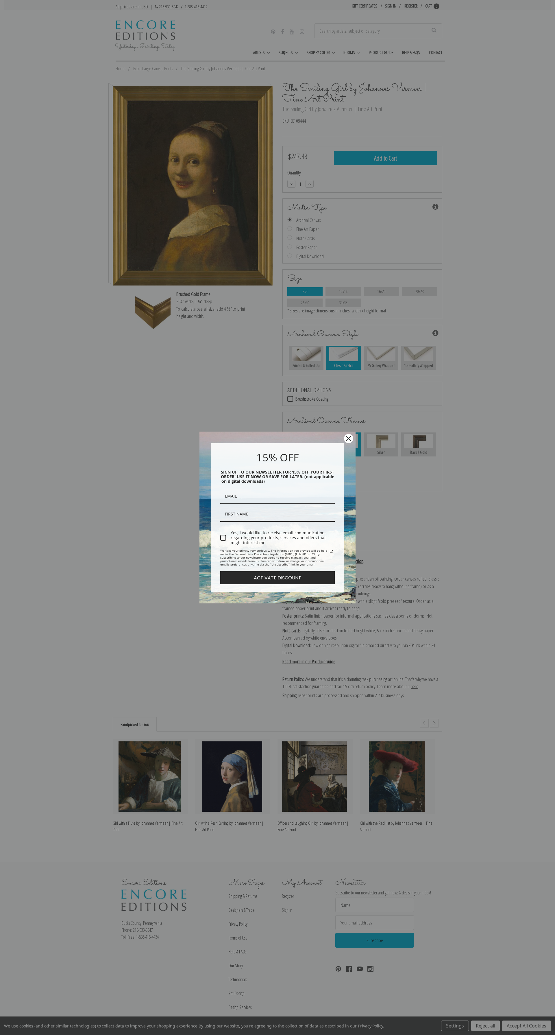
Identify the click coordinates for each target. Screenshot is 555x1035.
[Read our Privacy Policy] (331, 551)
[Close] (349, 438)
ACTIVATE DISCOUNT (277, 577)
